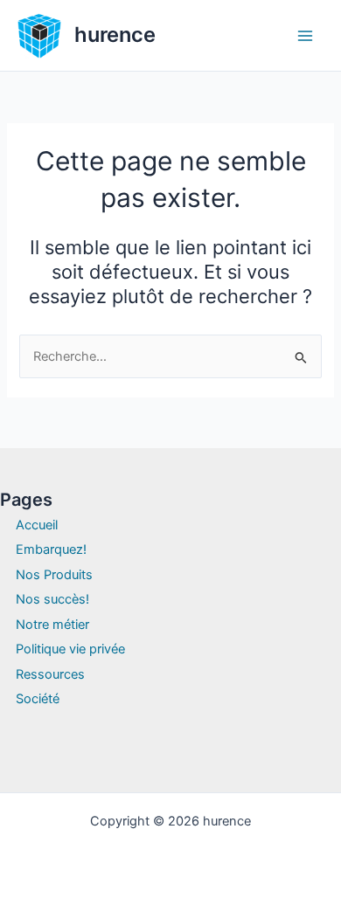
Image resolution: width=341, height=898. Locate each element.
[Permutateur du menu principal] (305, 35)
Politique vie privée (70, 649)
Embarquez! (51, 549)
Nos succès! (52, 599)
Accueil (37, 525)
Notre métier (52, 624)
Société (37, 699)
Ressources (50, 674)
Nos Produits (54, 575)
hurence (115, 34)
